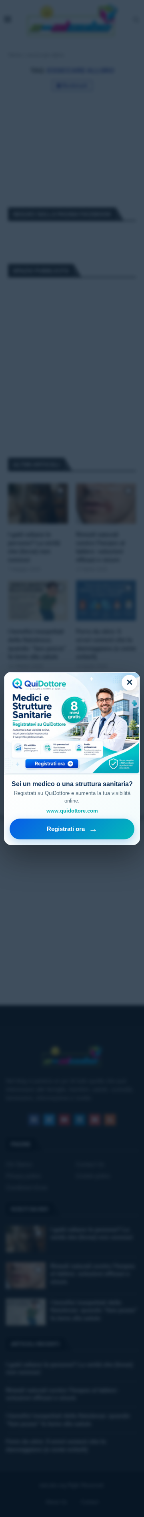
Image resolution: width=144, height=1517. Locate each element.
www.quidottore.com (72, 811)
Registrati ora (72, 829)
